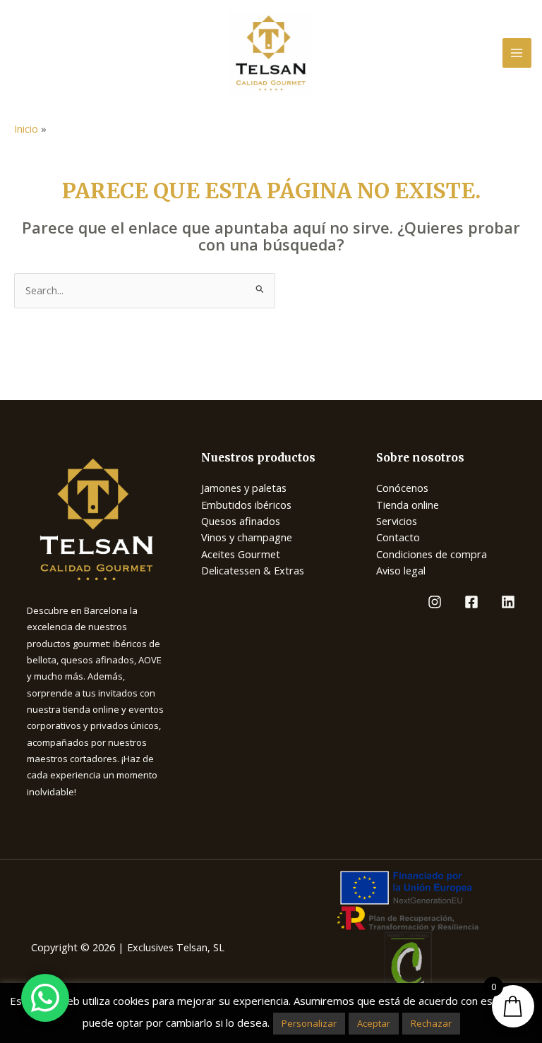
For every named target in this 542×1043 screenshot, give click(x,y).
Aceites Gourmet (240, 554)
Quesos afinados (240, 521)
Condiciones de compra (431, 554)
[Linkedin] (508, 602)
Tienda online (407, 505)
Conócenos (402, 488)
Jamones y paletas (244, 488)
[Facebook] (471, 602)
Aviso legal (401, 570)
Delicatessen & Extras (252, 570)
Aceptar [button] (373, 1023)
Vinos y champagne (246, 537)
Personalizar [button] (309, 1023)
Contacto (398, 537)
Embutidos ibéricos (246, 505)
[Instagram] (435, 602)
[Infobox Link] (96, 519)
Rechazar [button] (431, 1023)
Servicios (396, 521)
